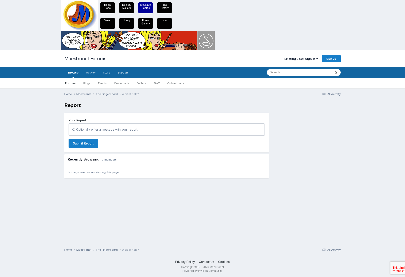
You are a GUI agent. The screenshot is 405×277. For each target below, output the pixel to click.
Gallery (141, 83)
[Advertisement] (290, 165)
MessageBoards (145, 6)
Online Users (175, 83)
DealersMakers (126, 6)
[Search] (336, 72)
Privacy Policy (185, 262)
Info (164, 20)
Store (106, 72)
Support (123, 72)
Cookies (224, 262)
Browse (73, 72)
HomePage (107, 6)
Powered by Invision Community (202, 270)
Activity (91, 72)
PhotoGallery (146, 22)
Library (127, 20)
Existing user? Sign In (300, 58)
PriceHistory (165, 6)
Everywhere (318, 72)
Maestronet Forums (85, 58)
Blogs (86, 83)
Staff (157, 83)
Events (102, 83)
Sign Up (331, 58)
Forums (70, 83)
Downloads (121, 83)
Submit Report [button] (83, 143)
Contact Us (206, 262)
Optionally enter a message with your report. (106, 129)
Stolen (107, 20)
